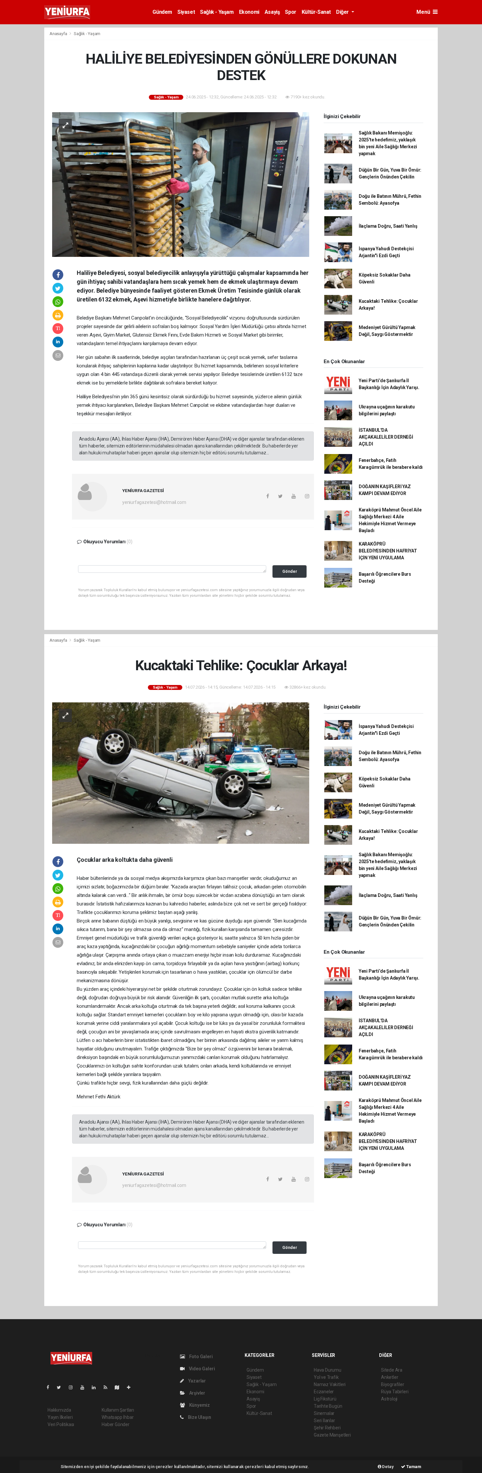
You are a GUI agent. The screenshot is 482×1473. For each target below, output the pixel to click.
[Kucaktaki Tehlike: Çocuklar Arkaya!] (180, 772)
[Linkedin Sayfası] (96, 1387)
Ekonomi (249, 12)
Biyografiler (392, 1384)
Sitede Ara (391, 1370)
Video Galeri (201, 1368)
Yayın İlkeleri (60, 1417)
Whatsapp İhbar (117, 1417)
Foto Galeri (200, 1356)
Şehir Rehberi (327, 1427)
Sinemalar (324, 1413)
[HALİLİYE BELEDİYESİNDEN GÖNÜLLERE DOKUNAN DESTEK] (180, 184)
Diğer (343, 12)
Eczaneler (324, 1391)
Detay (387, 1466)
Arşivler (196, 1393)
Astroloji (389, 1398)
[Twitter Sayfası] (61, 1387)
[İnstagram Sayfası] (73, 1387)
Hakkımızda (59, 1410)
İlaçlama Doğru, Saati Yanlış (388, 226)
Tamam (413, 1466)
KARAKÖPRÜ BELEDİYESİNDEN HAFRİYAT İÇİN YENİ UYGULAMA (388, 550)
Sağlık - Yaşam (216, 12)
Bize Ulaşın (199, 1417)
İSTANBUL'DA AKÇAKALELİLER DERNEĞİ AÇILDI (386, 436)
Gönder (289, 571)
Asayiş (272, 12)
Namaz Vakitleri (330, 1384)
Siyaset (186, 12)
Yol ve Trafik (326, 1377)
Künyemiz (199, 1405)
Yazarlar (196, 1380)
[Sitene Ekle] (131, 1387)
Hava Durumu (327, 1370)
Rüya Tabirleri (394, 1391)
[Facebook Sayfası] (50, 1387)
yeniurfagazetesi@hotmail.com (154, 502)
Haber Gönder (116, 1424)
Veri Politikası (61, 1424)
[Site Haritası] (120, 1387)
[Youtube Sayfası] (85, 1387)
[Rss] (108, 1387)
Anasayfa (59, 33)
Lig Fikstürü (325, 1398)
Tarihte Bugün (328, 1406)
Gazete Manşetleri (332, 1435)
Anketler (389, 1377)
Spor (290, 12)
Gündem (162, 12)
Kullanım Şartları (118, 1410)
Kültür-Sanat (316, 12)
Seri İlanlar (324, 1420)
